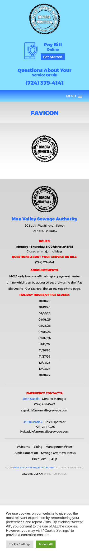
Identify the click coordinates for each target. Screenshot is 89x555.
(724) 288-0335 (44, 426)
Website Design (32, 473)
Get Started (52, 57)
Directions (39, 459)
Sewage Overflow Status (58, 452)
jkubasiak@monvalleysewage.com (44, 431)
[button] (71, 96)
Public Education (26, 452)
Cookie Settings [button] (20, 544)
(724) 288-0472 (44, 404)
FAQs (53, 459)
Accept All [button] (46, 544)
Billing (37, 446)
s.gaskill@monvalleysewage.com (44, 410)
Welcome (23, 446)
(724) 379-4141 (44, 82)
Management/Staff (59, 446)
